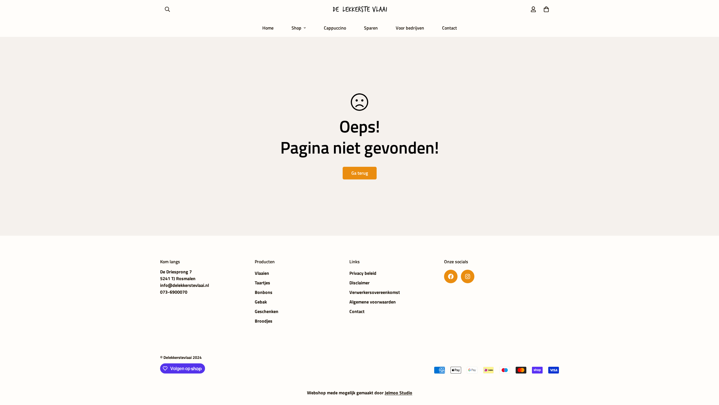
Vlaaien (262, 273)
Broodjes (263, 321)
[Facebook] (451, 276)
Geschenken (266, 311)
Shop (296, 27)
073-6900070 (173, 292)
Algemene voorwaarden (372, 301)
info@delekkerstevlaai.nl (184, 285)
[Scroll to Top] (708, 374)
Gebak (261, 301)
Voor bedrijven (410, 27)
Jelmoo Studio (398, 392)
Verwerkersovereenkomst (374, 292)
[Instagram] (467, 276)
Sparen (371, 27)
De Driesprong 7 (176, 271)
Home (268, 27)
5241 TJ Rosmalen (177, 278)
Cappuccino (335, 27)
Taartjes (262, 282)
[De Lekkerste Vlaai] (359, 9)
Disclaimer (359, 282)
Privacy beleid (362, 273)
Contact (449, 27)
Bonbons (263, 292)
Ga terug (359, 173)
